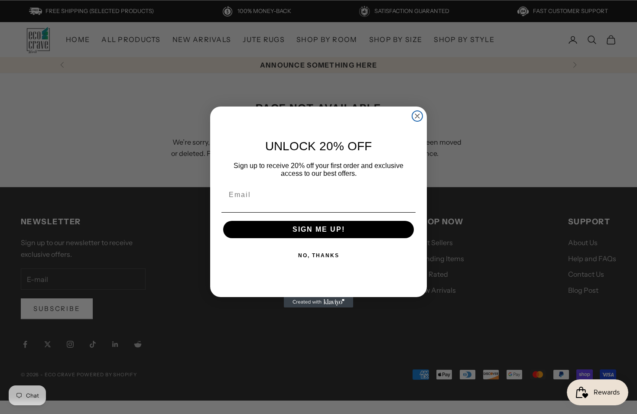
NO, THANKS (318, 255)
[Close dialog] (417, 116)
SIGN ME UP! (318, 229)
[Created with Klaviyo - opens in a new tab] (318, 302)
